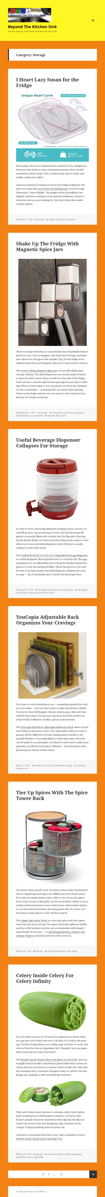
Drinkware (42, 589)
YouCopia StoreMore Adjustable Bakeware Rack (47, 727)
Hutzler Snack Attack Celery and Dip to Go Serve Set (49, 1059)
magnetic (38, 415)
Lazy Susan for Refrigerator (52, 188)
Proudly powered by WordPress (31, 1191)
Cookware (38, 765)
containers (68, 412)
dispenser (78, 412)
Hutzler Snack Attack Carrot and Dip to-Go (39, 1138)
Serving (61, 589)
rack (26, 768)
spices (63, 415)
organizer (70, 219)
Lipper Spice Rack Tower (34, 920)
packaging (77, 1154)
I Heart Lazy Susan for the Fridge (47, 82)
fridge (51, 219)
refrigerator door (51, 415)
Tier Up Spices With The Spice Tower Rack (52, 795)
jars (31, 415)
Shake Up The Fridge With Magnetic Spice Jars (47, 246)
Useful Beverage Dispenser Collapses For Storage (48, 443)
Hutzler (68, 1154)
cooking (19, 768)
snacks (30, 1157)
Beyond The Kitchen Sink (32, 26)
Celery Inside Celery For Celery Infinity (45, 978)
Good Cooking (22, 415)
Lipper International (56, 951)
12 (62, 1174)
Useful (51, 592)
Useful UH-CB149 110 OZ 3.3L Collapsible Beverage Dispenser (54, 555)
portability (42, 592)
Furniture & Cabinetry (54, 765)
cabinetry (81, 765)
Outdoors (52, 589)
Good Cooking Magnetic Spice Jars (39, 370)
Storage (40, 219)
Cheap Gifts (57, 412)
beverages (82, 589)
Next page (93, 1174)
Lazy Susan (60, 219)
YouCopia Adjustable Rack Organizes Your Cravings (47, 620)
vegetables (39, 1157)
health (61, 1154)
